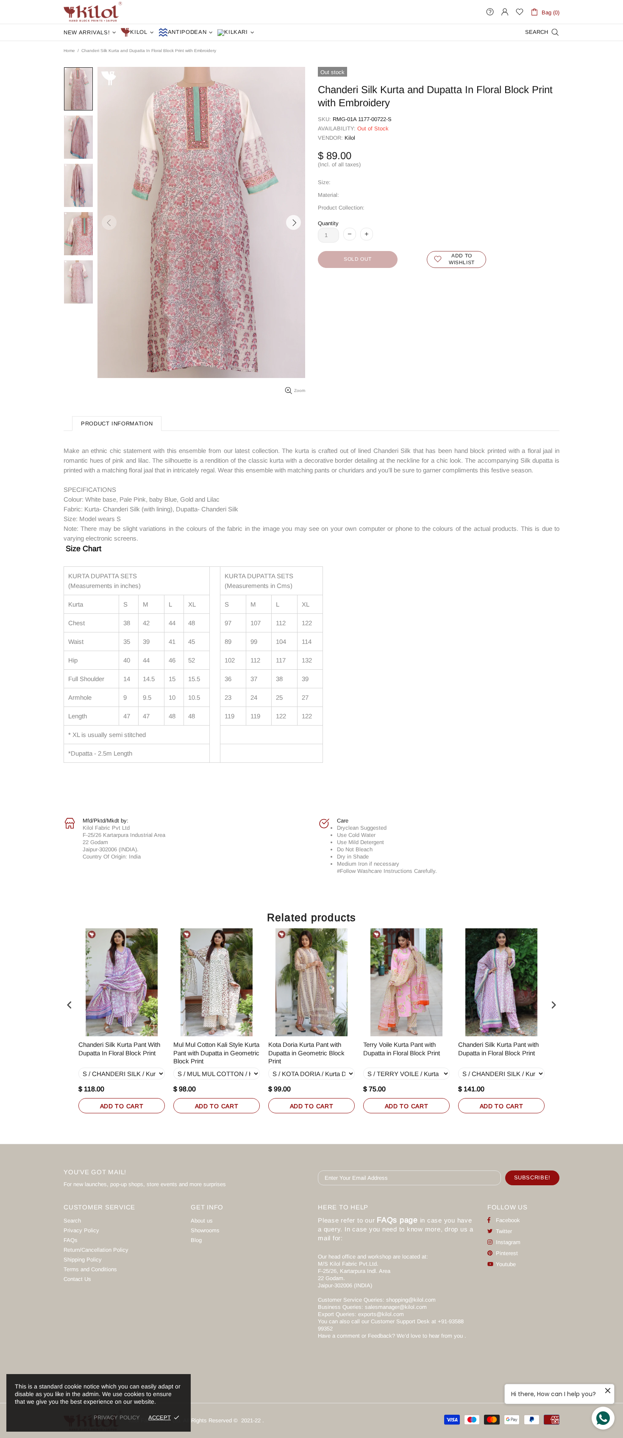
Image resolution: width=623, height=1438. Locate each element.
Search (72, 1220)
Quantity (328, 223)
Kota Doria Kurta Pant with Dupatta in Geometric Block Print (306, 1053)
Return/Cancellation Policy (96, 1250)
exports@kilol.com (381, 1314)
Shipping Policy (83, 1259)
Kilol (350, 138)
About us (202, 1220)
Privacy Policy (81, 1230)
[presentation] (69, 1005)
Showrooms (205, 1230)
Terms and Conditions (90, 1269)
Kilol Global (93, 12)
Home (69, 50)
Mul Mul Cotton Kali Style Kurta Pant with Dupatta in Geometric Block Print (216, 1053)
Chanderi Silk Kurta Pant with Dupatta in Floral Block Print (498, 1049)
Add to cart (122, 1106)
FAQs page (397, 1220)
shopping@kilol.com (411, 1300)
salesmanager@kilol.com (396, 1307)
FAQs (71, 1240)
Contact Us (77, 1279)
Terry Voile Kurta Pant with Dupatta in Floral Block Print (401, 1049)
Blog (196, 1240)
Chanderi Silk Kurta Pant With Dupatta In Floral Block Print (119, 1049)
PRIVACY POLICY (117, 1417)
